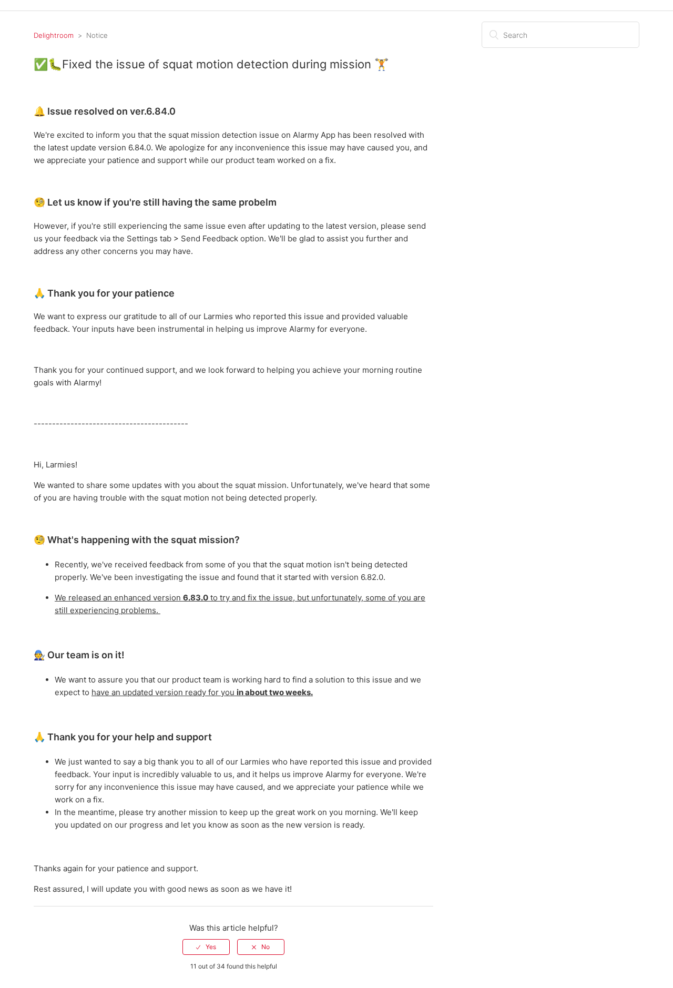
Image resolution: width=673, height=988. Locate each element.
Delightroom (54, 35)
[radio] (206, 947)
